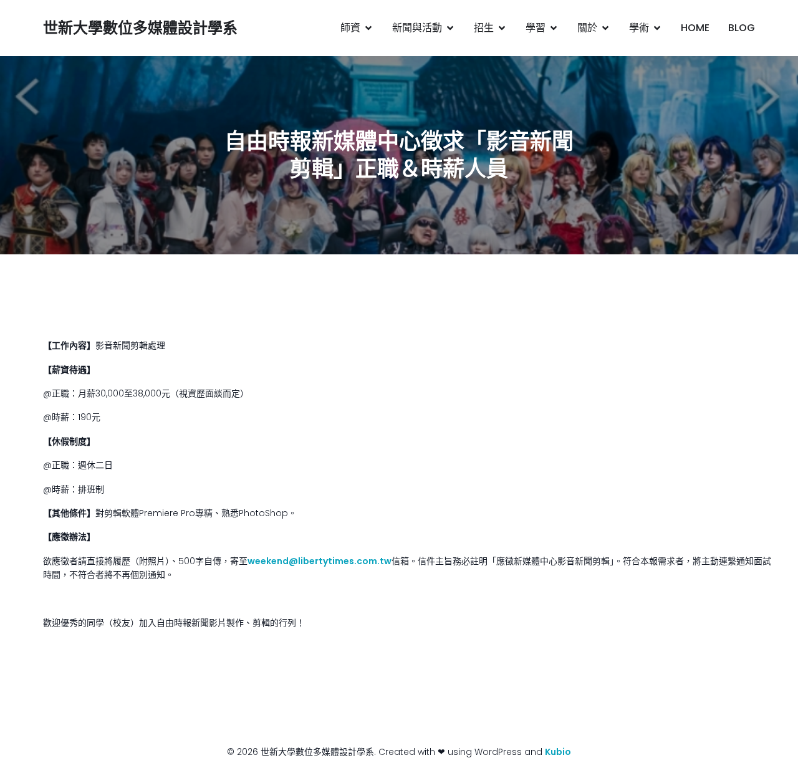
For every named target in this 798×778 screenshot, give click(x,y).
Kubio (558, 752)
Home (695, 28)
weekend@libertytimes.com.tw (320, 561)
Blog (741, 28)
